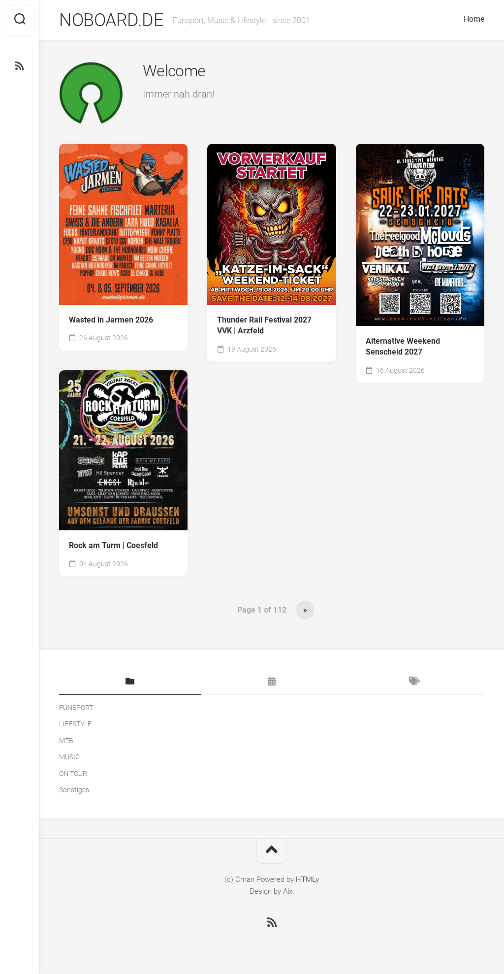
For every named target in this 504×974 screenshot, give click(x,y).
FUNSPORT (76, 708)
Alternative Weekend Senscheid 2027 (403, 346)
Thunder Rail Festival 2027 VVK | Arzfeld (264, 325)
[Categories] (130, 682)
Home (474, 19)
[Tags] (413, 682)
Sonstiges (74, 790)
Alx (287, 891)
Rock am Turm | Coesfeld (113, 545)
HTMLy (307, 879)
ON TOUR (73, 774)
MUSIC (69, 757)
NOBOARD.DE (111, 20)
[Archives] (272, 682)
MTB (66, 741)
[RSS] (20, 66)
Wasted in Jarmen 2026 (111, 320)
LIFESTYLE (75, 724)
